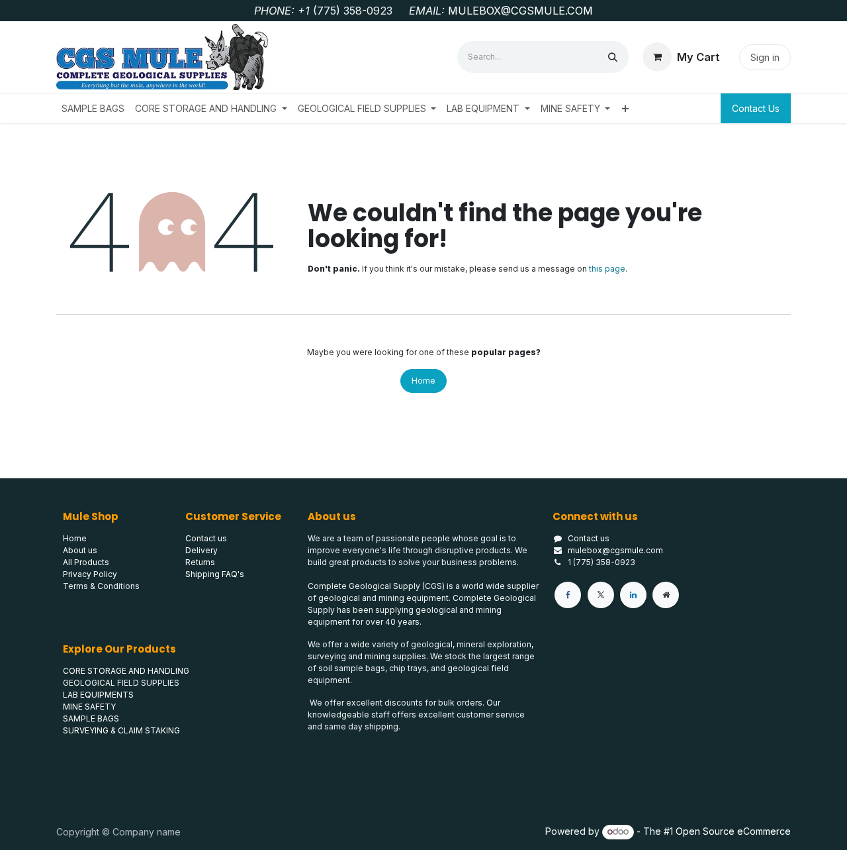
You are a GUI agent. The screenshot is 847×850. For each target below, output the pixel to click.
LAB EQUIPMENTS (98, 695)
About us (80, 550)
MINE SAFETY (89, 707)
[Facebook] (568, 595)
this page (607, 269)
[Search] (613, 57)
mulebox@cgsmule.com (615, 550)
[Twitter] (601, 595)
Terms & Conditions (101, 586)
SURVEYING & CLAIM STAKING (121, 730)
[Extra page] (665, 595)
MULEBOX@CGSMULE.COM (520, 10)
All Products (86, 562)
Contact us (588, 538)
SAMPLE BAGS (91, 718)
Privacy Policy (90, 574)
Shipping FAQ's (214, 574)
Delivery (201, 550)
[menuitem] (93, 108)
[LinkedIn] (633, 595)
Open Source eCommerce (733, 831)
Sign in (765, 57)
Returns (200, 562)
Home (423, 381)
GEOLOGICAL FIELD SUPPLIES (121, 683)
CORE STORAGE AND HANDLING (126, 671)
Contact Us (756, 108)
